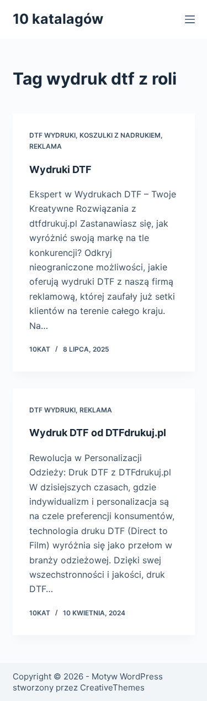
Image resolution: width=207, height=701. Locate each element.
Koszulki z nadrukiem (120, 135)
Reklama (45, 146)
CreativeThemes (112, 687)
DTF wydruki (52, 135)
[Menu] (190, 19)
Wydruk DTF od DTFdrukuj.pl (97, 432)
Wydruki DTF (60, 169)
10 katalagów (58, 19)
